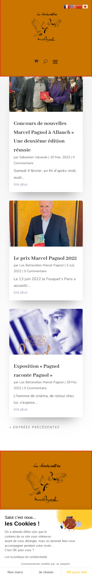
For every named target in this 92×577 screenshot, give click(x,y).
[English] (73, 6)
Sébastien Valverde (33, 157)
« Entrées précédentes (34, 427)
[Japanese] (85, 6)
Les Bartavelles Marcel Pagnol (41, 265)
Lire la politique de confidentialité (26, 557)
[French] (67, 6)
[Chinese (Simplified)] (79, 6)
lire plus (21, 184)
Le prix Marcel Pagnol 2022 (45, 258)
